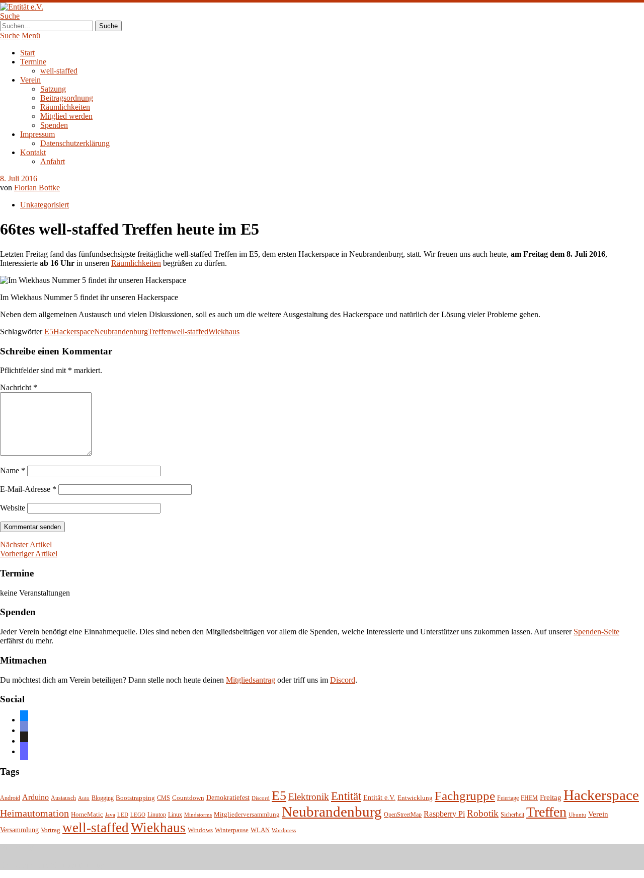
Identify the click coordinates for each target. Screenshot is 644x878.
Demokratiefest (228, 797)
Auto (84, 798)
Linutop (156, 815)
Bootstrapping (135, 797)
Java (110, 815)
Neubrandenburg (121, 331)
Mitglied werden (66, 116)
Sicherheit (512, 815)
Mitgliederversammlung (247, 814)
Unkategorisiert (44, 204)
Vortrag (50, 830)
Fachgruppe (465, 795)
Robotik (483, 813)
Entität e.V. (379, 797)
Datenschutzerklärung (75, 143)
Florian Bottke (37, 187)
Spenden (54, 125)
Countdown (188, 797)
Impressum (37, 134)
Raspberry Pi (444, 814)
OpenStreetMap (403, 815)
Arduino (35, 797)
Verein (30, 80)
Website (12, 507)
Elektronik (308, 796)
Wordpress (284, 830)
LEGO (137, 815)
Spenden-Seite (596, 631)
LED (122, 815)
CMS (163, 798)
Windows (200, 830)
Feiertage (508, 798)
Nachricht (18, 387)
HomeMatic (87, 814)
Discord (342, 680)
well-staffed (58, 70)
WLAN (260, 830)
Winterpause (232, 830)
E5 (48, 331)
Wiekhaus (223, 331)
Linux (175, 815)
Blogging (103, 798)
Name (12, 470)
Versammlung (19, 830)
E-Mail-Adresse (28, 489)
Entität (346, 795)
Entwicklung (415, 797)
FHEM (529, 798)
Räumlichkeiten (65, 107)
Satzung (53, 89)
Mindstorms (198, 815)
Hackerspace (73, 331)
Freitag (550, 797)
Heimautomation (34, 813)
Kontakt (33, 152)
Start (27, 52)
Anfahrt (52, 161)
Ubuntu (577, 815)
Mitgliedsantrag (250, 680)
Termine (33, 61)
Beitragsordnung (66, 98)
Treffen (159, 331)
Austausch (63, 798)
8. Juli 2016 (18, 178)
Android (10, 798)
